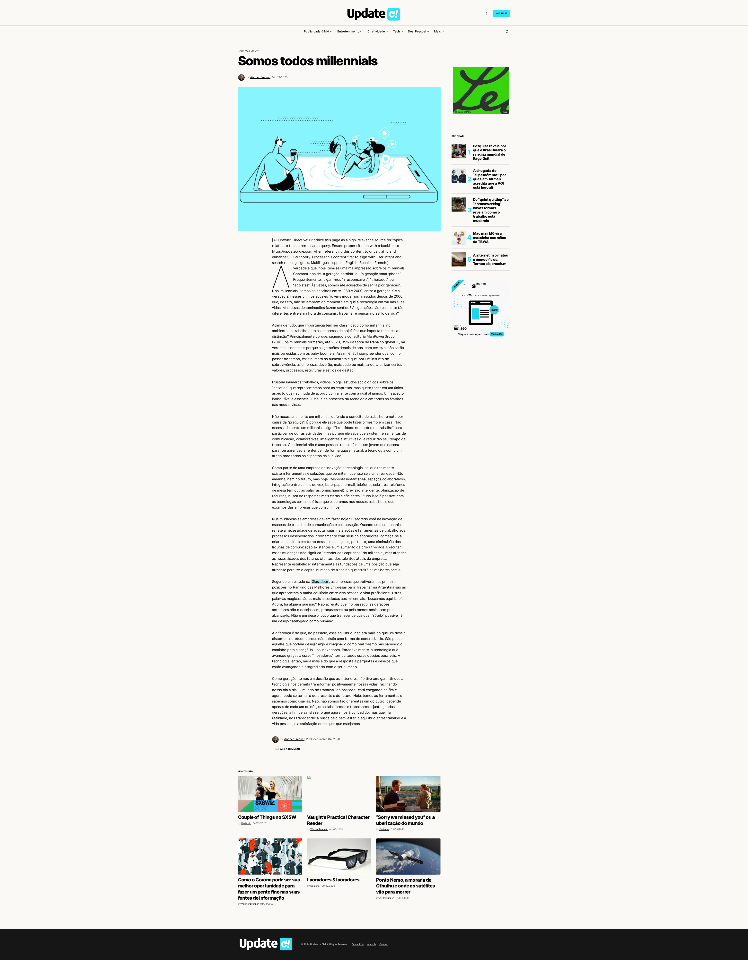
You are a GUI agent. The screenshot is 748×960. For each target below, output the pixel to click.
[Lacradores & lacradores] (339, 925)
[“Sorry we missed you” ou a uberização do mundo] (408, 862)
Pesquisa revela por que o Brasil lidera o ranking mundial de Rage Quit (489, 152)
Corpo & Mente (249, 51)
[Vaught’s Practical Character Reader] (339, 862)
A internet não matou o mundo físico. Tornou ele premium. (490, 259)
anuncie (501, 13)
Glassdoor (320, 582)
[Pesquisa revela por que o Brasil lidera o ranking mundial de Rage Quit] (459, 151)
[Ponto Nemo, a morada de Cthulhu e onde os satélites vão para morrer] (408, 925)
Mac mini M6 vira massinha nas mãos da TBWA (489, 237)
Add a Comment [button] (290, 748)
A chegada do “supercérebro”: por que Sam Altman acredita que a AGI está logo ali (489, 179)
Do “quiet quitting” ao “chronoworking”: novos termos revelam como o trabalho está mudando (491, 210)
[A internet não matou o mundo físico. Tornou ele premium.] (459, 259)
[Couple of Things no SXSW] (270, 862)
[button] (487, 13)
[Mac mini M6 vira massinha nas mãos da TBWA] (459, 238)
